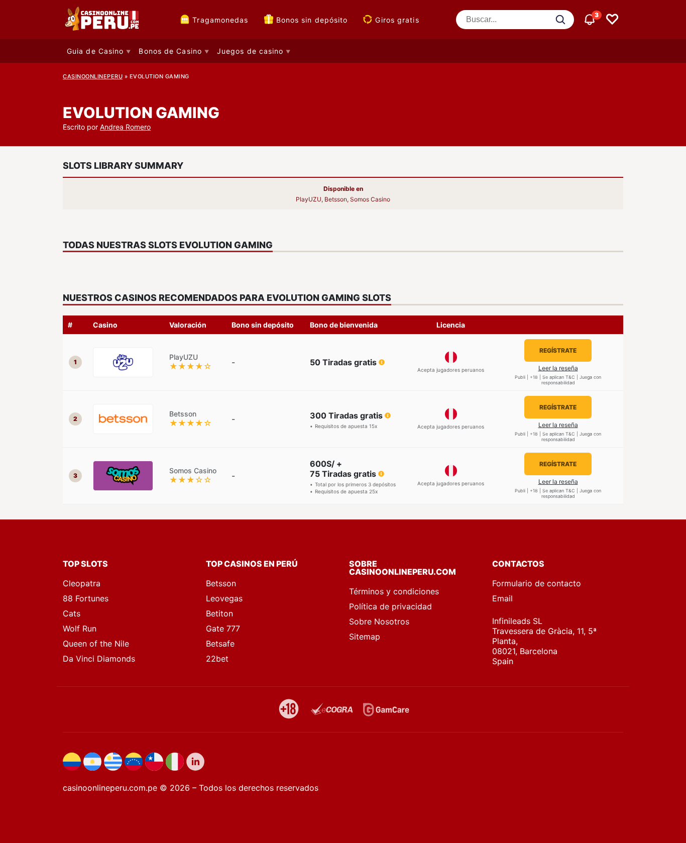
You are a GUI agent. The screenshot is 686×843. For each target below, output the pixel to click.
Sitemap (364, 636)
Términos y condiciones (394, 591)
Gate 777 (223, 628)
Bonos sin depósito (312, 20)
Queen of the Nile (96, 644)
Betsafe (220, 644)
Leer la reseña (558, 368)
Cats (71, 613)
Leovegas (224, 598)
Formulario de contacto (536, 583)
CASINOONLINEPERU (93, 76)
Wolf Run (79, 628)
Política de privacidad (390, 606)
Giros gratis (397, 20)
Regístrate (558, 350)
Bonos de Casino (170, 51)
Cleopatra (81, 583)
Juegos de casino (250, 51)
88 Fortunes (85, 598)
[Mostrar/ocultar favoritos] (612, 20)
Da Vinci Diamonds (99, 659)
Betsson (221, 583)
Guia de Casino (95, 51)
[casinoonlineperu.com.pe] (103, 19)
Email (502, 598)
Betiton (219, 613)
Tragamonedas (220, 20)
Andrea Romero (125, 127)
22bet (217, 659)
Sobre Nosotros (379, 621)
